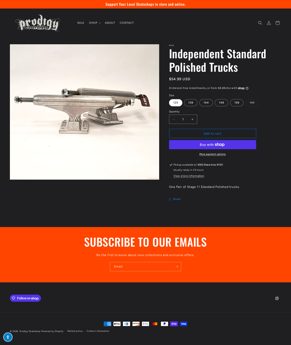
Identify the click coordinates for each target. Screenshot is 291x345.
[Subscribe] (176, 266)
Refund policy (75, 331)
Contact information (98, 331)
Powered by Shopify (52, 331)
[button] (95, 23)
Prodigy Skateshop (30, 331)
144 (206, 102)
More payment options (212, 154)
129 (175, 102)
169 (254, 102)
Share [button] (177, 199)
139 (190, 102)
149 (221, 102)
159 (236, 102)
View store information (188, 176)
